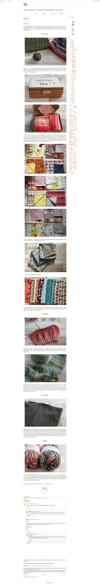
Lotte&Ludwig (72, 137)
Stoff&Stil (70, 161)
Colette (70, 122)
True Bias (75, 166)
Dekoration (71, 123)
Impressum (53, 13)
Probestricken (71, 149)
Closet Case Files (74, 121)
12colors (70, 112)
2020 (71, 42)
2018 (71, 46)
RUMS (70, 152)
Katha (27, 503)
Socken (75, 157)
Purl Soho (75, 150)
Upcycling (75, 168)
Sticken (75, 160)
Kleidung (71, 134)
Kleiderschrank (62, 13)
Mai (72, 84)
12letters (75, 112)
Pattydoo (75, 145)
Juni (72, 82)
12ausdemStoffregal (72, 111)
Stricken (74, 162)
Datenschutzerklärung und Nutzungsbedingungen (36, 565)
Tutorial (70, 167)
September (73, 77)
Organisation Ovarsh (61, 386)
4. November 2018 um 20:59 (36, 534)
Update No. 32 (73, 73)
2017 (71, 93)
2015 (71, 97)
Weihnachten (72, 172)
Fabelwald (75, 124)
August (73, 79)
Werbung (70, 173)
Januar (73, 91)
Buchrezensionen (72, 119)
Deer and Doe (74, 122)
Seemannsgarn (71, 154)
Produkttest (71, 150)
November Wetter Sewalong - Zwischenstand (73, 66)
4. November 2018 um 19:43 (33, 503)
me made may (74, 139)
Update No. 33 (73, 53)
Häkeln (70, 131)
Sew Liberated (74, 155)
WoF (73, 173)
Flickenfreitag (71, 125)
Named (75, 144)
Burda (70, 121)
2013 (71, 100)
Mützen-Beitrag (53, 70)
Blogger (52, 582)
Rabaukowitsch (71, 151)
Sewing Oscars (74, 156)
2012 (71, 102)
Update (70, 170)
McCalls (70, 139)
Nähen (72, 144)
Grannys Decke (74, 130)
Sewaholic (70, 156)
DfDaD (75, 123)
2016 (71, 95)
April (72, 86)
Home (36, 13)
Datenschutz (43, 13)
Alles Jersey (73, 117)
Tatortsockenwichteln (27, 476)
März (72, 88)
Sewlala (70, 157)
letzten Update (29, 68)
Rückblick (75, 151)
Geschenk (71, 129)
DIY (69, 124)
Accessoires (71, 115)
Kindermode (71, 133)
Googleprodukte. (48, 565)
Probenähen (71, 148)
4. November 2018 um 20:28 (34, 519)
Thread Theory (71, 165)
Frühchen (75, 128)
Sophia (44, 349)
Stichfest (70, 160)
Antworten (29, 509)
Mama (70, 138)
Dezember (73, 47)
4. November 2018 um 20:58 (36, 511)
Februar (73, 89)
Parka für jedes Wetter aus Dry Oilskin (73, 71)
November (73, 49)
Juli (72, 81)
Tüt (25, 4)
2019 (71, 44)
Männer (75, 138)
